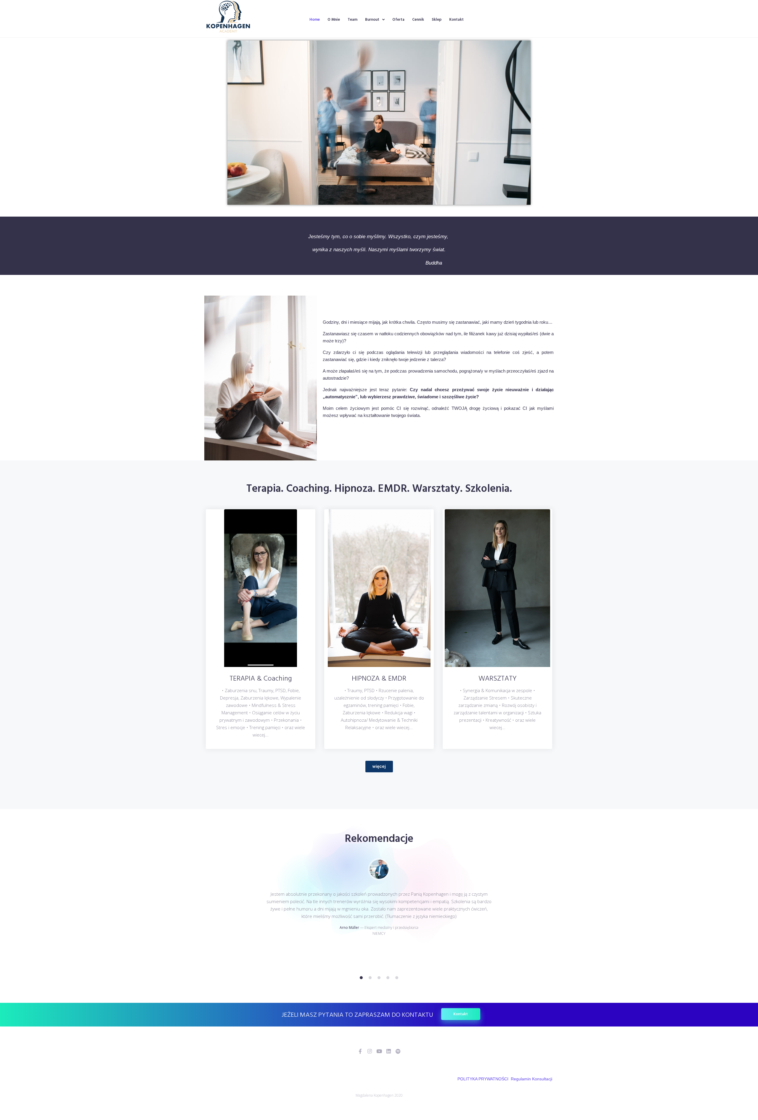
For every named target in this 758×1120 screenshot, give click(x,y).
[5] (396, 978)
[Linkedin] (388, 1051)
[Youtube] (379, 1051)
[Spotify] (398, 1051)
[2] (370, 978)
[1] (361, 978)
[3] (379, 978)
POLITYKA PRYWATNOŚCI (482, 1079)
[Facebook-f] (360, 1051)
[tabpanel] (379, 913)
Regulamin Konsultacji (531, 1079)
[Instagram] (369, 1051)
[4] (387, 978)
